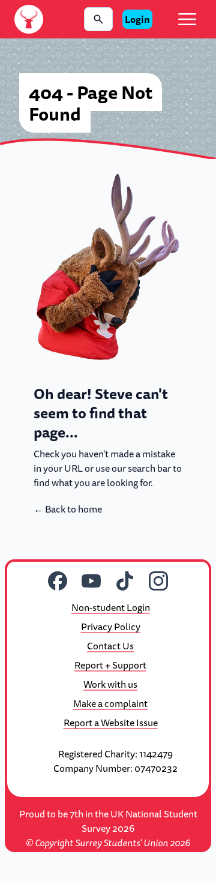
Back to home (68, 509)
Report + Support (110, 665)
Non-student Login (110, 607)
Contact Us (110, 646)
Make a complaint (110, 703)
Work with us (110, 684)
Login (137, 19)
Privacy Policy (110, 626)
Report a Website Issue (111, 722)
